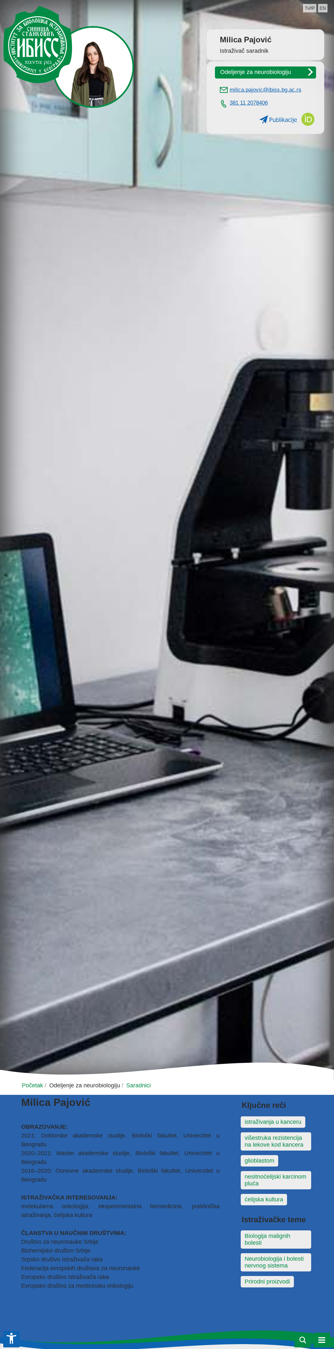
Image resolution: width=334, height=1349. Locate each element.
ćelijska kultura (264, 1199)
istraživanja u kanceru (273, 1122)
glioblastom (259, 1160)
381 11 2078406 (249, 103)
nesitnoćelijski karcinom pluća (275, 1180)
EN (323, 8)
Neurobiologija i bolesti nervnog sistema (274, 1262)
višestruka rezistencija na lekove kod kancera (274, 1141)
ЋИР (310, 8)
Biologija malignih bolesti (267, 1239)
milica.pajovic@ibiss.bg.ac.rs (265, 90)
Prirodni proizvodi (267, 1281)
